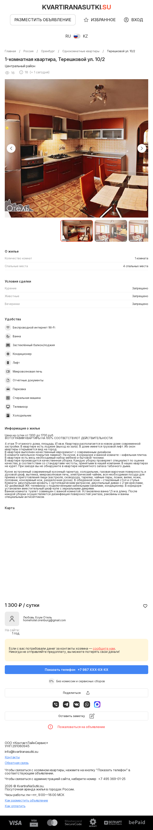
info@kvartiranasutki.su (21, 751)
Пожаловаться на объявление (81, 727)
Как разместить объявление (26, 800)
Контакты (12, 757)
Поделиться (72, 692)
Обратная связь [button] (17, 762)
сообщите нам (104, 648)
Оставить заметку (71, 716)
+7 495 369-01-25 (112, 778)
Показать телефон (76, 670)
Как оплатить (15, 806)
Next (141, 148)
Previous (11, 148)
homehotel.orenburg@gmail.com (44, 620)
